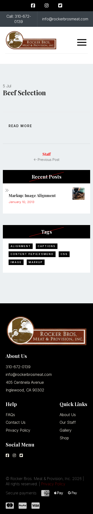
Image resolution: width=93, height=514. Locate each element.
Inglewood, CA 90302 (25, 390)
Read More (20, 126)
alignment (20, 246)
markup (36, 262)
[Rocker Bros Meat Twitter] (60, 5)
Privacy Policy (18, 430)
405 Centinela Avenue (25, 382)
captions (47, 246)
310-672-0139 (18, 366)
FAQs (10, 414)
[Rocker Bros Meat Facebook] (33, 5)
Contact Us (16, 422)
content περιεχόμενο (32, 254)
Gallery (66, 430)
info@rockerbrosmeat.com (29, 374)
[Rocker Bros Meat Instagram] (46, 5)
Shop (64, 437)
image (16, 262)
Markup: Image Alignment (32, 195)
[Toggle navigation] (81, 42)
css (64, 254)
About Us (68, 414)
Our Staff (68, 422)
